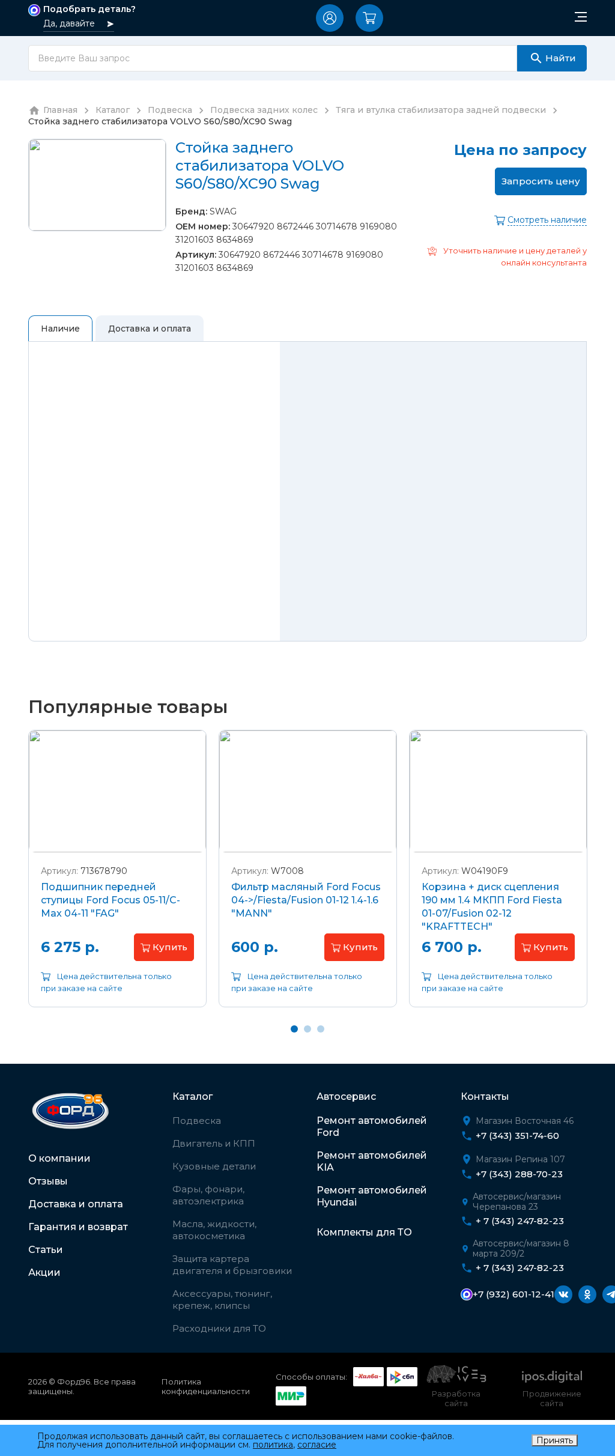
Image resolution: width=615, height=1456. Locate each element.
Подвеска (196, 1120)
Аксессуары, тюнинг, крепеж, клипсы (222, 1299)
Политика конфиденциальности (206, 1386)
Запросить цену (540, 181)
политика (273, 1444)
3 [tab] (320, 1029)
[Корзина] (369, 18)
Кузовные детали (214, 1166)
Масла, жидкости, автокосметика (214, 1230)
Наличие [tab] (60, 328)
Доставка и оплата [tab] (149, 328)
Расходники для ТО (219, 1328)
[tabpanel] (117, 877)
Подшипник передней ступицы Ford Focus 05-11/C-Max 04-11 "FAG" (110, 900)
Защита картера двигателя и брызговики (232, 1264)
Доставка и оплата (75, 1204)
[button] (330, 18)
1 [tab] (294, 1029)
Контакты (485, 1096)
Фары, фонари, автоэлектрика (208, 1195)
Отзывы (48, 1181)
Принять (554, 1440)
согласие (316, 1444)
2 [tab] (307, 1029)
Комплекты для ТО (364, 1232)
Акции (44, 1272)
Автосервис (346, 1096)
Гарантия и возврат (78, 1227)
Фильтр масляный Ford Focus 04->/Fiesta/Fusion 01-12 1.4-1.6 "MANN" (306, 900)
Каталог (192, 1096)
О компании (59, 1158)
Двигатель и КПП (213, 1143)
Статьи (45, 1249)
